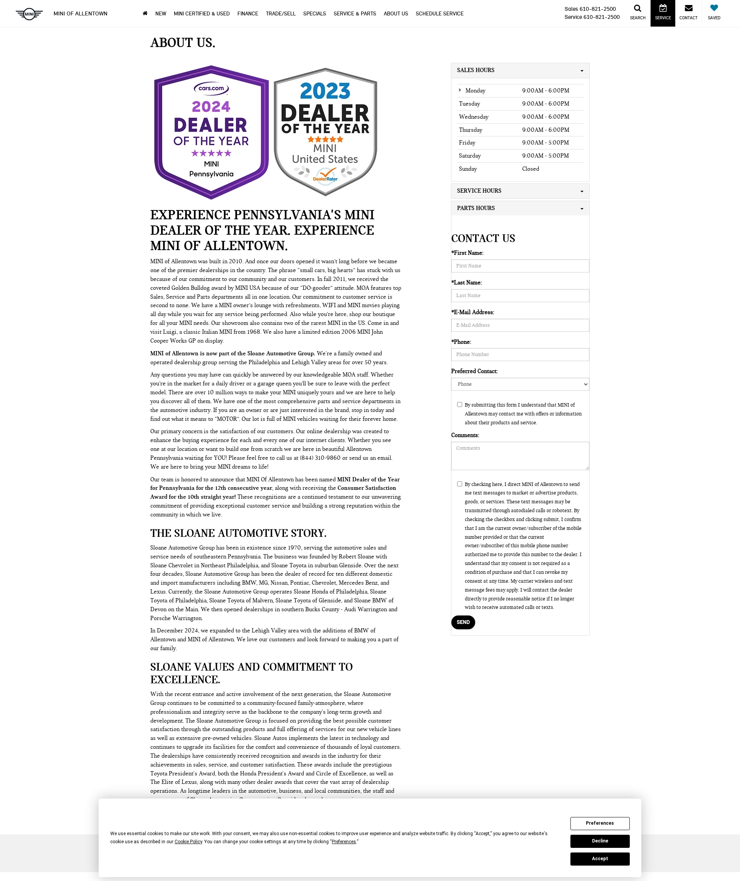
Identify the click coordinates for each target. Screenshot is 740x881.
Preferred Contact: (474, 371)
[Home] (145, 13)
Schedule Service (440, 13)
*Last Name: (466, 282)
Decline (600, 841)
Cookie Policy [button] (188, 841)
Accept (600, 858)
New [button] (160, 13)
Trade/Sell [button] (281, 13)
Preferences (600, 823)
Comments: (465, 435)
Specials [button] (314, 13)
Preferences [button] (344, 841)
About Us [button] (396, 13)
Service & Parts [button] (355, 13)
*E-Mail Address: (472, 312)
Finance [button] (247, 13)
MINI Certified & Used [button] (202, 13)
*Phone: (461, 341)
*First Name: (467, 252)
